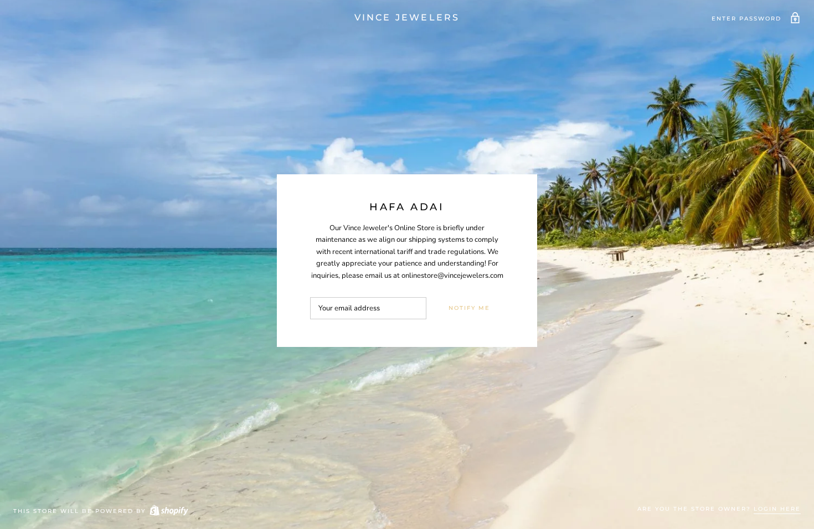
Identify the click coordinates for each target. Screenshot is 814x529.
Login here (777, 508)
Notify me (469, 308)
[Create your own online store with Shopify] (168, 511)
